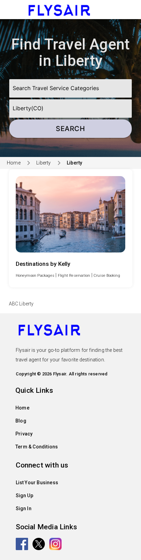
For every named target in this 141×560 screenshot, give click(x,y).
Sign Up (24, 495)
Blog (20, 420)
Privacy (24, 433)
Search (70, 129)
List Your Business (37, 482)
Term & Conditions (36, 446)
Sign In (23, 508)
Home (14, 163)
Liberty (43, 163)
